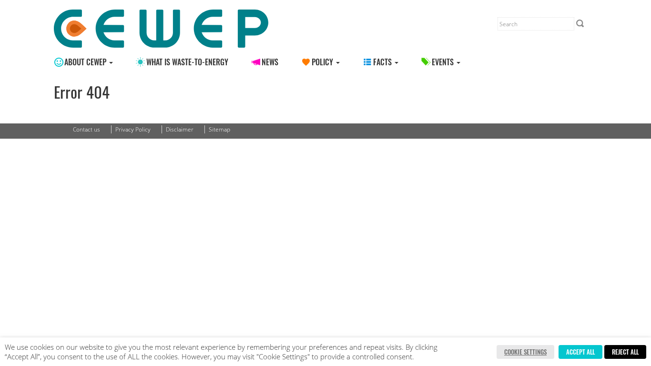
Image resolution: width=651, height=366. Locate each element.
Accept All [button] (580, 351)
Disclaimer (179, 129)
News (270, 62)
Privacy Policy (133, 129)
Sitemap (219, 129)
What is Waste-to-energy (187, 62)
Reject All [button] (625, 351)
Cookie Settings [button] (525, 351)
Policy (323, 62)
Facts (383, 62)
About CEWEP (86, 62)
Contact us (86, 129)
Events (444, 62)
